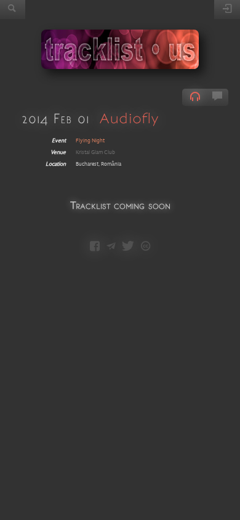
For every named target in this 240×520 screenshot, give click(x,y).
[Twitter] (128, 247)
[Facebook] (95, 247)
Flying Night (90, 141)
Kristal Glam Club (95, 152)
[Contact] (111, 247)
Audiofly (129, 118)
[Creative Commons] (145, 247)
